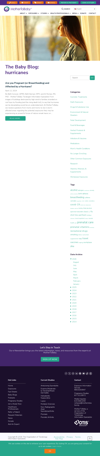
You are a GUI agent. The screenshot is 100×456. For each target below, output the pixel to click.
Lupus (43, 401)
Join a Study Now (14, 404)
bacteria (76, 194)
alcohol (74, 190)
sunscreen (85, 235)
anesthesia (86, 190)
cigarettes (79, 201)
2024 (74, 290)
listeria (86, 218)
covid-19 (75, 204)
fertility (81, 208)
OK (50, 451)
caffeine (87, 197)
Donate (11, 421)
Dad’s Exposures (76, 102)
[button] (66, 9)
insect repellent (79, 218)
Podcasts (11, 398)
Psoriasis (44, 414)
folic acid (78, 215)
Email (52, 3)
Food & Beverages (77, 125)
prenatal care (85, 222)
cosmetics (91, 201)
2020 (74, 303)
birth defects (83, 193)
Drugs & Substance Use (79, 107)
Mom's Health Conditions (80, 148)
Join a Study (88, 3)
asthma (72, 194)
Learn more (56, 446)
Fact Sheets (12, 392)
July (74, 265)
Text (26, 3)
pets (76, 223)
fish (89, 212)
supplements (74, 239)
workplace (87, 242)
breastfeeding (77, 197)
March (75, 278)
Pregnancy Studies (15, 401)
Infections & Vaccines (78, 138)
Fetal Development (78, 120)
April (75, 275)
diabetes (72, 208)
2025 (74, 287)
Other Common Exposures (80, 158)
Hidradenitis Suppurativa (45, 397)
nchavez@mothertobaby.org (83, 404)
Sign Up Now (50, 359)
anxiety (92, 190)
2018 (74, 309)
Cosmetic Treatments (78, 97)
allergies (81, 190)
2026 (74, 259)
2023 (74, 293)
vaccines (74, 242)
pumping (92, 227)
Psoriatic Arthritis (47, 417)
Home (10, 385)
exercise (76, 208)
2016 (74, 315)
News (10, 418)
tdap (80, 238)
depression (88, 205)
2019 (74, 306)
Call (13, 3)
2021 (74, 300)
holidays (89, 215)
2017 (74, 312)
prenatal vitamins (79, 227)
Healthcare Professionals (13, 408)
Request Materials (15, 415)
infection (72, 218)
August (76, 262)
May (75, 271)
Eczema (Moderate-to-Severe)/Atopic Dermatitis (48, 390)
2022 (74, 296)
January (76, 284)
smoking (74, 234)
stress (80, 235)
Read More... (15, 118)
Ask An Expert (13, 424)
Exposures (12, 388)
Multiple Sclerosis (48, 404)
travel (85, 238)
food (84, 215)
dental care (82, 205)
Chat (39, 3)
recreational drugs (79, 231)
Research (74, 163)
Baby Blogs (12, 395)
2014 (74, 322)
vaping (81, 242)
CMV (83, 201)
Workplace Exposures (79, 177)
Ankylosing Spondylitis (49, 385)
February (76, 281)
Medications (74, 143)
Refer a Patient (69, 3)
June (75, 268)
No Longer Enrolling (78, 153)
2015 (74, 318)
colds (86, 201)
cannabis (73, 201)
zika (72, 246)
